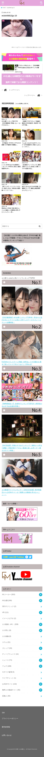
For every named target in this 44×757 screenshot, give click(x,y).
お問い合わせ (7, 735)
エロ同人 (6, 630)
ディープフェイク (10, 654)
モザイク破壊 (8, 672)
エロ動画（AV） (10, 624)
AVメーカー (8, 594)
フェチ (6, 666)
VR (5, 612)
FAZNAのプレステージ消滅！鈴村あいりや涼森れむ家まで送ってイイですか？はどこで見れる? (21, 363)
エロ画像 (6, 636)
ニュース (7, 660)
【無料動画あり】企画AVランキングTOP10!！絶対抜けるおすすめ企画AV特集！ (22, 405)
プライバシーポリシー (10, 718)
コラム (6, 642)
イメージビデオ (9, 618)
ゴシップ (7, 648)
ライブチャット (9, 678)
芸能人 (6, 696)
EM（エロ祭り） (21, 749)
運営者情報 (6, 727)
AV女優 (7, 600)
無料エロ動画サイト (11, 690)
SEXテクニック (9, 606)
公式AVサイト (9, 684)
